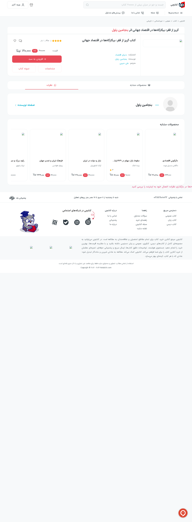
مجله (153, 12)
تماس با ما (135, 12)
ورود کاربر (16, 4)
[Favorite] (15, 40)
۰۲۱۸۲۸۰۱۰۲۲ (160, 197)
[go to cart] (31, 5)
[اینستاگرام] (77, 222)
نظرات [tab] (49, 85)
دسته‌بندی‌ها (173, 12)
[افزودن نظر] (21, 41)
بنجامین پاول (120, 30)
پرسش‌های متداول (113, 12)
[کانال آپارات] (55, 222)
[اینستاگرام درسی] (88, 221)
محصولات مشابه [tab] (138, 85)
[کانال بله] (66, 222)
